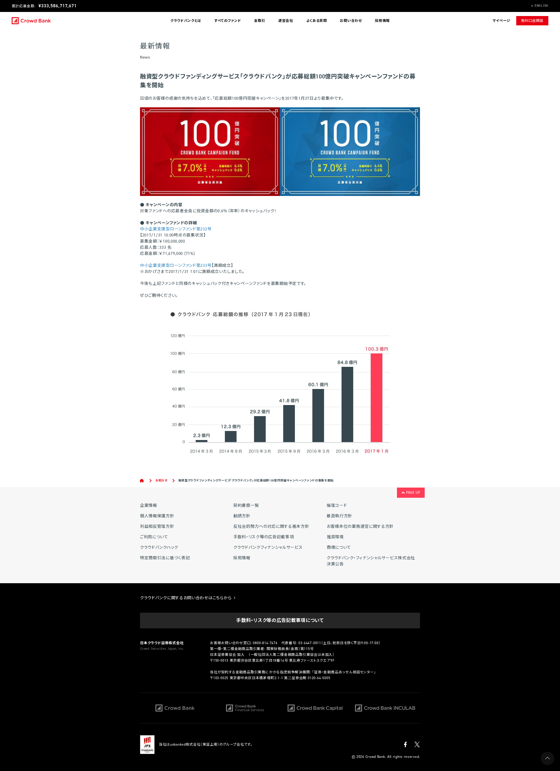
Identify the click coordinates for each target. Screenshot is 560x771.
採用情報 (382, 20)
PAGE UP (412, 492)
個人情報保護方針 (157, 516)
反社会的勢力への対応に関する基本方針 (271, 526)
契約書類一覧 (246, 505)
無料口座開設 (532, 20)
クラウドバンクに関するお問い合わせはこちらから (186, 598)
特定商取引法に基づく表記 (165, 558)
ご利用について (154, 537)
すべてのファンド (227, 20)
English (541, 5)
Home (142, 480)
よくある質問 (316, 20)
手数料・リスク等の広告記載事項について (279, 620)
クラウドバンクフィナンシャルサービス (268, 547)
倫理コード (337, 505)
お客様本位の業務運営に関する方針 (360, 526)
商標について (339, 547)
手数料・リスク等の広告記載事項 (263, 537)
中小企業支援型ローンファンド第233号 (175, 265)
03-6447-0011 (309, 643)
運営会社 (285, 20)
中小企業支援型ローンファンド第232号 (175, 229)
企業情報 (148, 505)
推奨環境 (335, 537)
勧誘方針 (242, 516)
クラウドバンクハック (159, 547)
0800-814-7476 (265, 643)
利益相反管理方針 (157, 526)
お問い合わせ (351, 20)
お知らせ (161, 480)
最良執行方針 (339, 516)
